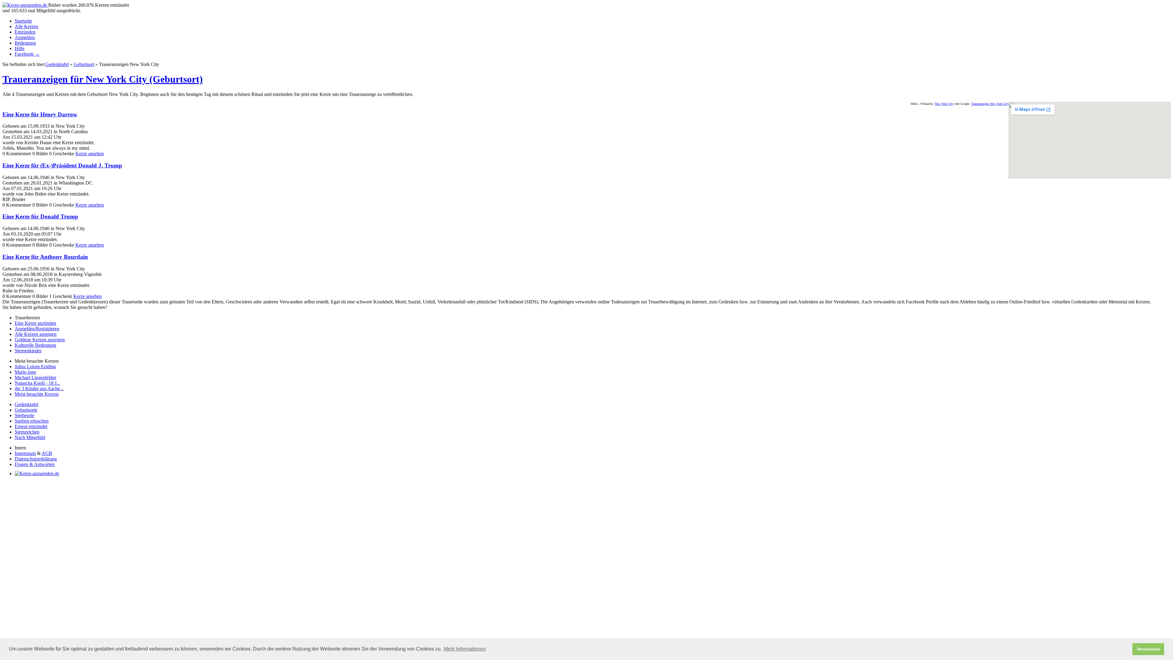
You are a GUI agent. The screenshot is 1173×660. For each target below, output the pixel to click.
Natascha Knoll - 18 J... (37, 383)
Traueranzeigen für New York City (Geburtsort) (102, 79)
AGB (47, 453)
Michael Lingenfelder (35, 377)
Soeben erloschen (32, 421)
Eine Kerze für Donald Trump (40, 216)
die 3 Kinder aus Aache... (39, 388)
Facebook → (27, 54)
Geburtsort (84, 64)
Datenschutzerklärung (36, 458)
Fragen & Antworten (35, 464)
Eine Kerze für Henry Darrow (39, 114)
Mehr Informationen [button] (465, 648)
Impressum (25, 453)
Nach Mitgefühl (30, 437)
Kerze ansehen (89, 153)
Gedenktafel (57, 64)
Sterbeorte (24, 415)
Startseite (23, 21)
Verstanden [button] (1148, 649)
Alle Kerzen (26, 26)
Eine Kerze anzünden (35, 323)
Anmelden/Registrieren (37, 328)
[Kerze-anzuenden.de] (25, 5)
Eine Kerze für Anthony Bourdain (45, 257)
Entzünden (25, 32)
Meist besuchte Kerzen (37, 394)
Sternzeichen (27, 432)
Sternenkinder (28, 350)
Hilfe (19, 48)
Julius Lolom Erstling (35, 366)
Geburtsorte (26, 410)
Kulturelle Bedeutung (35, 345)
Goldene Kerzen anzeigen (40, 339)
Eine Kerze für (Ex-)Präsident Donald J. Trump (62, 165)
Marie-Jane (25, 372)
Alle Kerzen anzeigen (36, 334)
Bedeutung (25, 43)
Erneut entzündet (31, 426)
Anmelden (25, 37)
